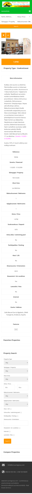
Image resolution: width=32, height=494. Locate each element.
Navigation (5, 11)
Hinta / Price (7, 384)
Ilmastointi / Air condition (11, 428)
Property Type (8, 359)
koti (16, 329)
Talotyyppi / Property (10, 367)
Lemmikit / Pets (8, 435)
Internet (6, 431)
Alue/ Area (7, 375)
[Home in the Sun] (16, 4)
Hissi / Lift (7, 409)
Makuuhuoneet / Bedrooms (12, 392)
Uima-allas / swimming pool (12, 412)
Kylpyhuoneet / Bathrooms (11, 400)
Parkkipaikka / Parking (10, 416)
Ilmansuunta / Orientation (11, 419)
